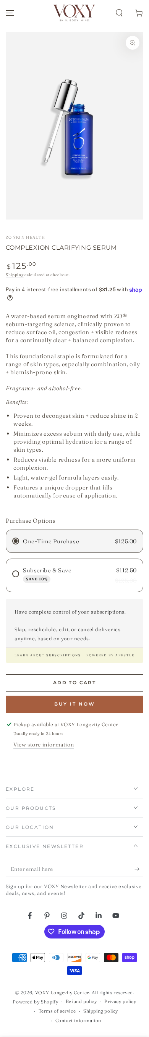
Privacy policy (120, 1001)
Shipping (15, 274)
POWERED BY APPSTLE (110, 655)
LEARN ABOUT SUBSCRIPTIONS (48, 655)
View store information (43, 744)
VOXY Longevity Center (62, 992)
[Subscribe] (138, 869)
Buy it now (74, 704)
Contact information (78, 1020)
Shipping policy (100, 1011)
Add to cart (74, 682)
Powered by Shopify (35, 1002)
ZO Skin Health (25, 237)
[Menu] (10, 12)
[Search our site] (119, 12)
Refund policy (81, 1001)
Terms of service (57, 1011)
